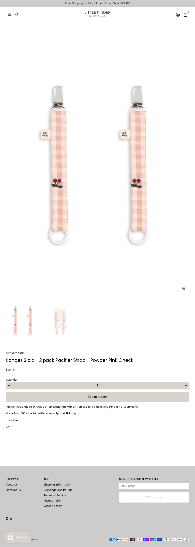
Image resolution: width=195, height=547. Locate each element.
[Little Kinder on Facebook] (7, 518)
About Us (12, 484)
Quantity (12, 380)
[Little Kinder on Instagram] (11, 518)
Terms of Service (55, 495)
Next (184, 165)
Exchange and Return (58, 490)
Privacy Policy (53, 501)
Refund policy (53, 506)
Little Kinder (31, 539)
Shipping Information (57, 484)
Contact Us (13, 490)
